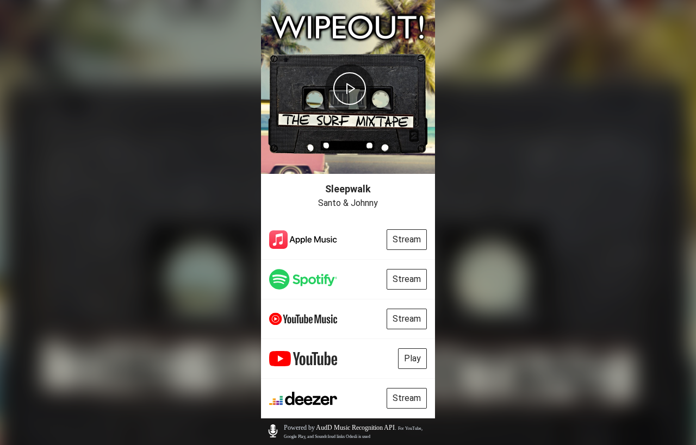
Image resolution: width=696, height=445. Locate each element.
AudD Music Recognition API (355, 427)
